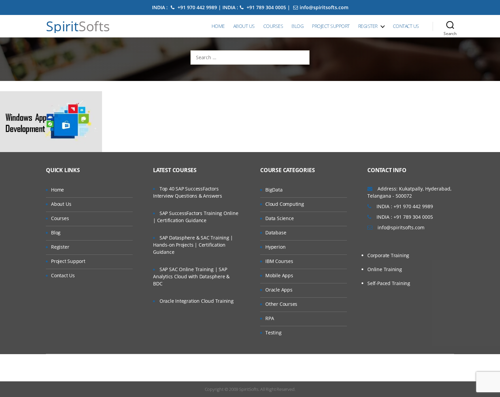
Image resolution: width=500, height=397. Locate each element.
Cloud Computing (284, 204)
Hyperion (275, 247)
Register (368, 26)
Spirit (78, 26)
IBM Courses (279, 261)
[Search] (450, 26)
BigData (274, 189)
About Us (244, 26)
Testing (273, 332)
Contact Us (406, 26)
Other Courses (281, 304)
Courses (273, 26)
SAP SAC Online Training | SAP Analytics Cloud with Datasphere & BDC (191, 276)
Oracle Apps (279, 289)
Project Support (331, 26)
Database (275, 232)
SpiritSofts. (249, 389)
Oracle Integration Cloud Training (197, 301)
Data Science (279, 218)
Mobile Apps (279, 275)
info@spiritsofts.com (324, 7)
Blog (297, 26)
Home (218, 26)
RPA (269, 318)
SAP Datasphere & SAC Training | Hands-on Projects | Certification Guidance (193, 244)
